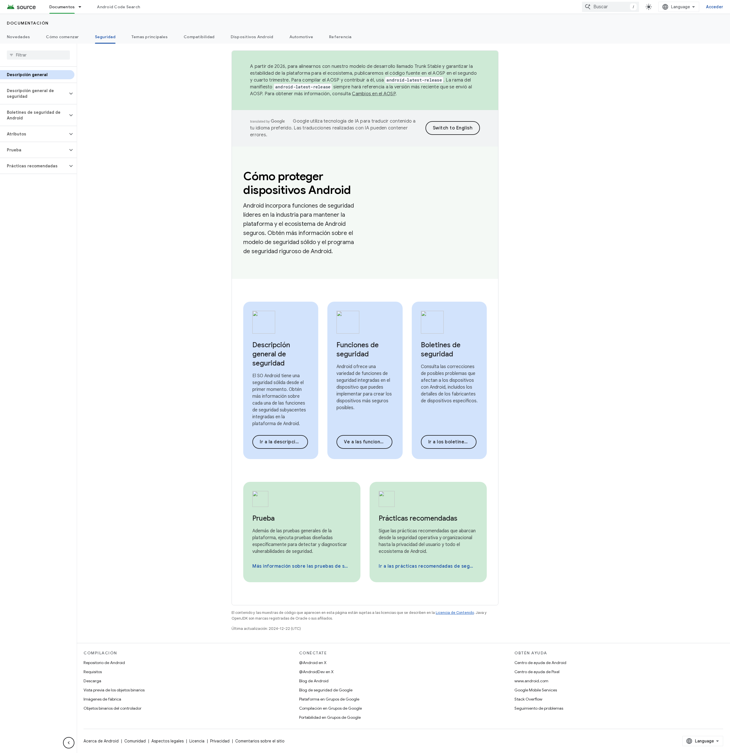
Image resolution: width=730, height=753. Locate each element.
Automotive (301, 36)
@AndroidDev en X (316, 671)
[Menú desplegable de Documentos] (82, 7)
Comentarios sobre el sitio (260, 741)
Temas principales (149, 36)
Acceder (714, 6)
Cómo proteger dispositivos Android (297, 183)
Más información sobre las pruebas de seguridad (301, 566)
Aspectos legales (167, 741)
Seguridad (105, 36)
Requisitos (93, 671)
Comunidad (135, 741)
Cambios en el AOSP (374, 94)
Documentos (62, 6)
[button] (34, 93)
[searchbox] (38, 55)
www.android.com (531, 680)
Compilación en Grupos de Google (330, 708)
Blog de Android (313, 680)
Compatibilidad (199, 36)
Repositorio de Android (104, 662)
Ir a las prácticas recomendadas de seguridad (427, 566)
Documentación (28, 23)
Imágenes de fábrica (102, 699)
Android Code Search (118, 6)
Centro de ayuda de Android (540, 662)
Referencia (340, 36)
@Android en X (313, 662)
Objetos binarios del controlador (112, 708)
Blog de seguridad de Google (325, 690)
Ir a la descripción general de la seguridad (284, 442)
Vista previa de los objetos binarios (114, 690)
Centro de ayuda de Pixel (536, 671)
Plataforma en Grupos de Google (329, 699)
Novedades (18, 36)
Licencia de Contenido (455, 612)
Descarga (92, 680)
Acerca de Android (101, 741)
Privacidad (220, 741)
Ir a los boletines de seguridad (452, 442)
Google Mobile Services (535, 690)
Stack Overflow (528, 699)
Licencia (196, 741)
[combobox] (610, 7)
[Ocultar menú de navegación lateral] (68, 742)
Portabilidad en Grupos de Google (330, 717)
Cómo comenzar (62, 36)
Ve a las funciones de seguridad (368, 442)
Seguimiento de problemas (538, 708)
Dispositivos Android (252, 36)
